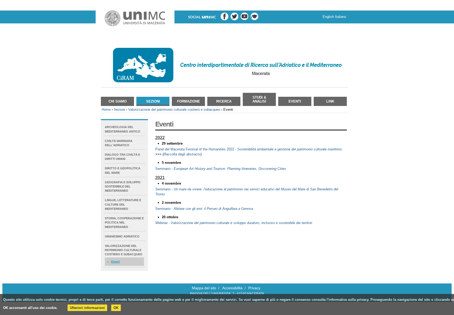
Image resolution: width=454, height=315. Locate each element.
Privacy (254, 288)
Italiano (340, 17)
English (328, 17)
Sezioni (153, 101)
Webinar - (233, 223)
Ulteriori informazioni (87, 308)
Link (330, 101)
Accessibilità (232, 288)
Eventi (294, 101)
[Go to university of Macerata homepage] (135, 18)
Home (106, 109)
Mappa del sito (204, 288)
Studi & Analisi (259, 99)
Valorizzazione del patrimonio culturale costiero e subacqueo (174, 109)
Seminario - (220, 169)
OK (115, 308)
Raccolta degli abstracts (182, 154)
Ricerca (223, 101)
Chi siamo (118, 101)
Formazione (188, 101)
